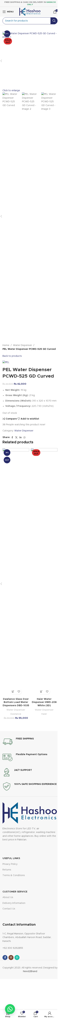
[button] (13, 691)
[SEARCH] (54, 20)
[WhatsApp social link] (24, 437)
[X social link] (16, 437)
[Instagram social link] (11, 957)
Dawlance (15, 714)
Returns (6, 870)
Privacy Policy (10, 864)
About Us (7, 897)
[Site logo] (30, 12)
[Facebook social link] (12, 437)
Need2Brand (30, 971)
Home (5, 345)
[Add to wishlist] (19, 691)
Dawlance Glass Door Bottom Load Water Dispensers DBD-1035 (16, 702)
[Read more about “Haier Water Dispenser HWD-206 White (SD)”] (41, 691)
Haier (44, 714)
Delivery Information (13, 903)
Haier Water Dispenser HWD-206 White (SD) (44, 702)
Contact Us (8, 909)
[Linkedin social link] (20, 437)
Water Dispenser (22, 345)
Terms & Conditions (13, 875)
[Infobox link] (18, 742)
